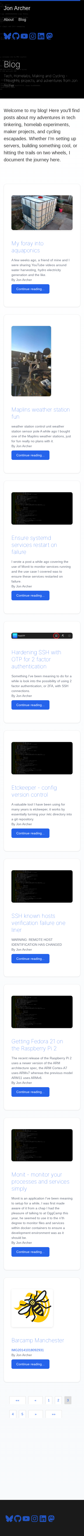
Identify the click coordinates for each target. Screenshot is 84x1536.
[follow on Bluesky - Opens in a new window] (7, 35)
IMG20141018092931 (27, 1350)
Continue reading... (30, 289)
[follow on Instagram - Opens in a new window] (32, 35)
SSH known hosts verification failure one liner (38, 922)
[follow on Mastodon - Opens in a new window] (49, 35)
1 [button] (49, 1400)
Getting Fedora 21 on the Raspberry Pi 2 (37, 1045)
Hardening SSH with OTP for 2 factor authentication (36, 659)
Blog (22, 20)
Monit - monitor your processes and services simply (40, 1181)
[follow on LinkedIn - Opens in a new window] (41, 35)
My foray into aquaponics (27, 247)
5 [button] (22, 1414)
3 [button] (68, 1400)
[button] (17, 1400)
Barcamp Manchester (37, 1340)
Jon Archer (17, 8)
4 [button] (13, 1414)
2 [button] (58, 1400)
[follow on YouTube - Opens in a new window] (24, 35)
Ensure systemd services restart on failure (34, 544)
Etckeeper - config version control (34, 791)
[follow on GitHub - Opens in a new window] (16, 35)
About (9, 20)
